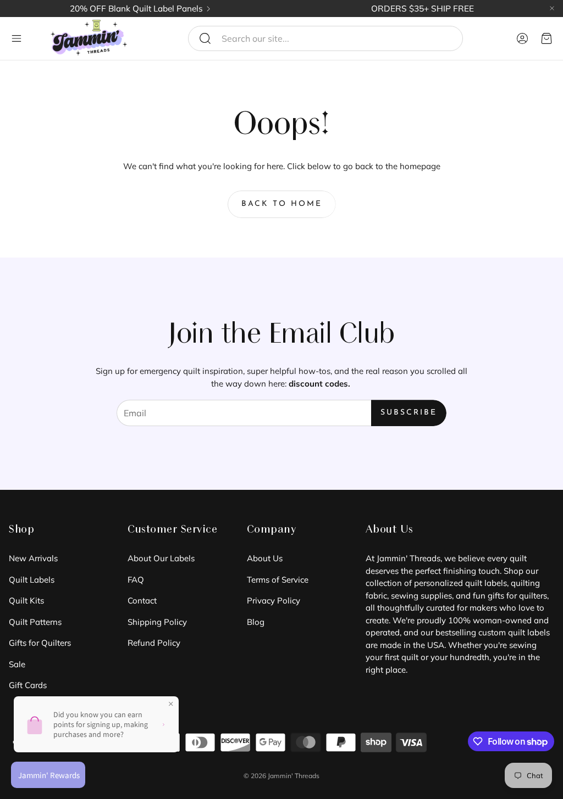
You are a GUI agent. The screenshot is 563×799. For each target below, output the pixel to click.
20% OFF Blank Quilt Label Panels (136, 8)
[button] (325, 38)
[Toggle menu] (16, 38)
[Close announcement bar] (552, 8)
